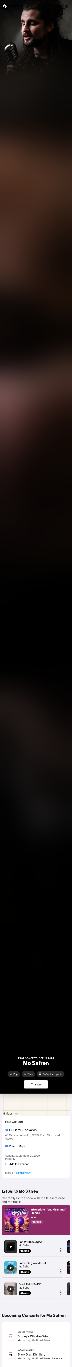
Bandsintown (23, 1172)
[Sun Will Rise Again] (10, 1246)
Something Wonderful (32, 1263)
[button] (66, 6)
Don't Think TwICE (30, 1284)
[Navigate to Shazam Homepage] (12, 6)
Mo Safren (25, 1245)
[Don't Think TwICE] (10, 1289)
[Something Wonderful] (10, 1267)
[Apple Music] (49, 1222)
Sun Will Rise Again (31, 1242)
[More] (61, 1250)
